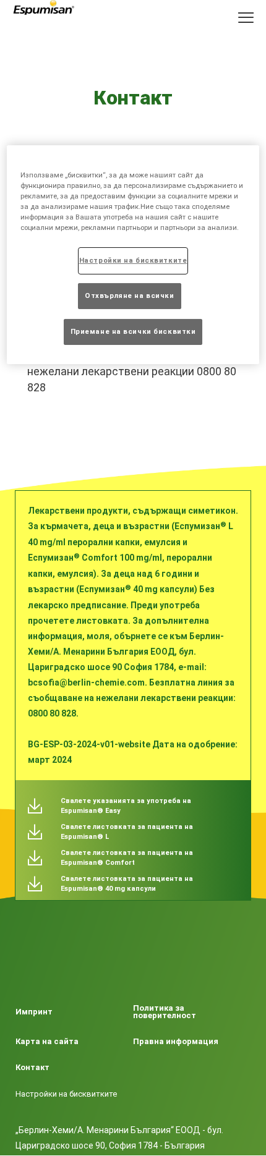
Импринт (34, 1012)
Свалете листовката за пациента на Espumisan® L (127, 832)
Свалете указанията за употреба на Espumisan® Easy (126, 806)
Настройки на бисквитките (66, 1094)
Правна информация (175, 1041)
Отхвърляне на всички (129, 295)
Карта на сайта (47, 1041)
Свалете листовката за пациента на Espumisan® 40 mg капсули (127, 884)
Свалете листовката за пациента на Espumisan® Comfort (127, 858)
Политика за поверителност (164, 1012)
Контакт (32, 1067)
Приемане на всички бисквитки (133, 331)
